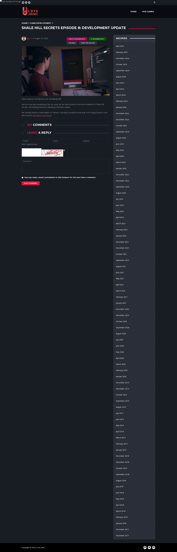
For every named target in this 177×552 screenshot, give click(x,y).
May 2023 (120, 150)
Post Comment (30, 183)
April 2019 (120, 431)
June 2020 (120, 346)
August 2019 (121, 407)
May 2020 (120, 352)
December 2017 (122, 529)
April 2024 (120, 89)
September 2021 (122, 260)
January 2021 (121, 303)
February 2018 (122, 517)
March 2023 (120, 162)
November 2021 (122, 248)
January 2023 (121, 168)
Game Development (40, 23)
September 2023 (122, 132)
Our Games (148, 11)
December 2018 (122, 456)
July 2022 (119, 199)
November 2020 (122, 315)
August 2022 (121, 193)
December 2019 (122, 382)
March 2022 (120, 223)
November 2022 (122, 181)
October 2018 (121, 468)
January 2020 (121, 376)
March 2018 (120, 511)
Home (134, 11)
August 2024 (121, 77)
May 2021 (120, 278)
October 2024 (121, 64)
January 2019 (121, 450)
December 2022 (122, 174)
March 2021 (120, 291)
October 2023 (121, 125)
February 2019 (122, 444)
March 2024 (120, 95)
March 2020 (120, 364)
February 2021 (122, 297)
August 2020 (121, 333)
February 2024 (122, 101)
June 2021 (120, 272)
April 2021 (120, 285)
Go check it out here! (42, 115)
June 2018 (120, 493)
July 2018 (119, 486)
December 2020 (122, 309)
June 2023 (120, 144)
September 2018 (122, 474)
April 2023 (120, 156)
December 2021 (122, 242)
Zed (31, 38)
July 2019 (119, 413)
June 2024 (120, 83)
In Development (97, 39)
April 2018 (120, 505)
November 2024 (122, 58)
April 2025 (120, 46)
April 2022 (120, 217)
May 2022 (120, 211)
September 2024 (122, 70)
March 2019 (120, 437)
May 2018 (120, 499)
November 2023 (122, 119)
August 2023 (121, 138)
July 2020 (119, 340)
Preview (72, 43)
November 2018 (122, 462)
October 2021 (121, 254)
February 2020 (122, 370)
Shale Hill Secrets (88, 43)
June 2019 (120, 419)
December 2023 (122, 113)
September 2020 (122, 327)
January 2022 (121, 236)
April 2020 (120, 358)
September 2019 (122, 401)
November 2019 (122, 389)
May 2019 (120, 425)
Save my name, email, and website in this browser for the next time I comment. (60, 177)
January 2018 (121, 523)
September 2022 (122, 187)
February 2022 (122, 229)
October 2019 (121, 395)
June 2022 (120, 205)
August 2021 (121, 266)
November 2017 (122, 535)
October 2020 (121, 321)
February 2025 (122, 52)
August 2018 (121, 480)
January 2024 (121, 107)
